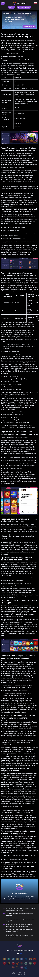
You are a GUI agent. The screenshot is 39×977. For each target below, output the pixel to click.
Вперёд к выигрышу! (19, 895)
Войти (11, 7)
